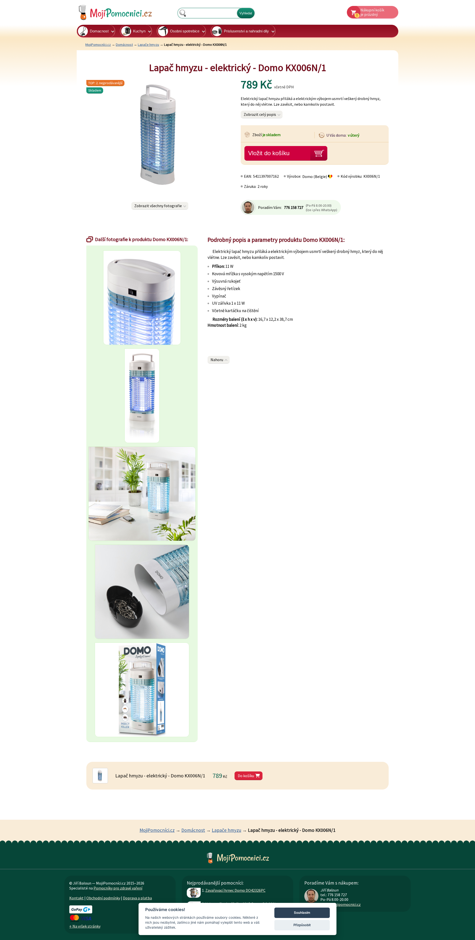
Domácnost (124, 44)
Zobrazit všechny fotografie (158, 205)
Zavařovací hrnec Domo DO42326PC (235, 890)
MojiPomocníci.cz (98, 44)
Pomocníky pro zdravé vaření (118, 888)
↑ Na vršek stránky (84, 926)
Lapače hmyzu (148, 44)
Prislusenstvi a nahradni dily (246, 31)
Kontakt (76, 897)
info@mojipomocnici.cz (340, 904)
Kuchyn (139, 31)
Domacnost (99, 31)
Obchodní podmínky (103, 897)
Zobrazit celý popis (260, 114)
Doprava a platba (137, 897)
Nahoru (217, 359)
